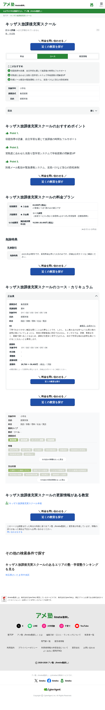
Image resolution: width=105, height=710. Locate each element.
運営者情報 (59, 641)
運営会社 (76, 647)
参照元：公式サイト (88, 326)
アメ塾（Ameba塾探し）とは (30, 634)
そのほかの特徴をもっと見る (52, 459)
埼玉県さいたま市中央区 (17, 574)
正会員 (11, 296)
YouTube (84, 625)
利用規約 (10, 647)
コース (53, 56)
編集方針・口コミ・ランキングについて (63, 634)
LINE (35, 625)
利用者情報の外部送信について (54, 647)
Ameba (42, 680)
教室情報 (83, 56)
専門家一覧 (46, 641)
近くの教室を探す (52, 46)
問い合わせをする (14, 531)
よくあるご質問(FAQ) (52, 650)
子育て (68, 625)
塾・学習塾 (10, 33)
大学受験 (51, 625)
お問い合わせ (89, 647)
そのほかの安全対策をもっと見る (52, 479)
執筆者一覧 (89, 634)
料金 (22, 56)
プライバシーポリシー (27, 647)
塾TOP (5, 15)
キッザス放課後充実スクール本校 (25, 503)
